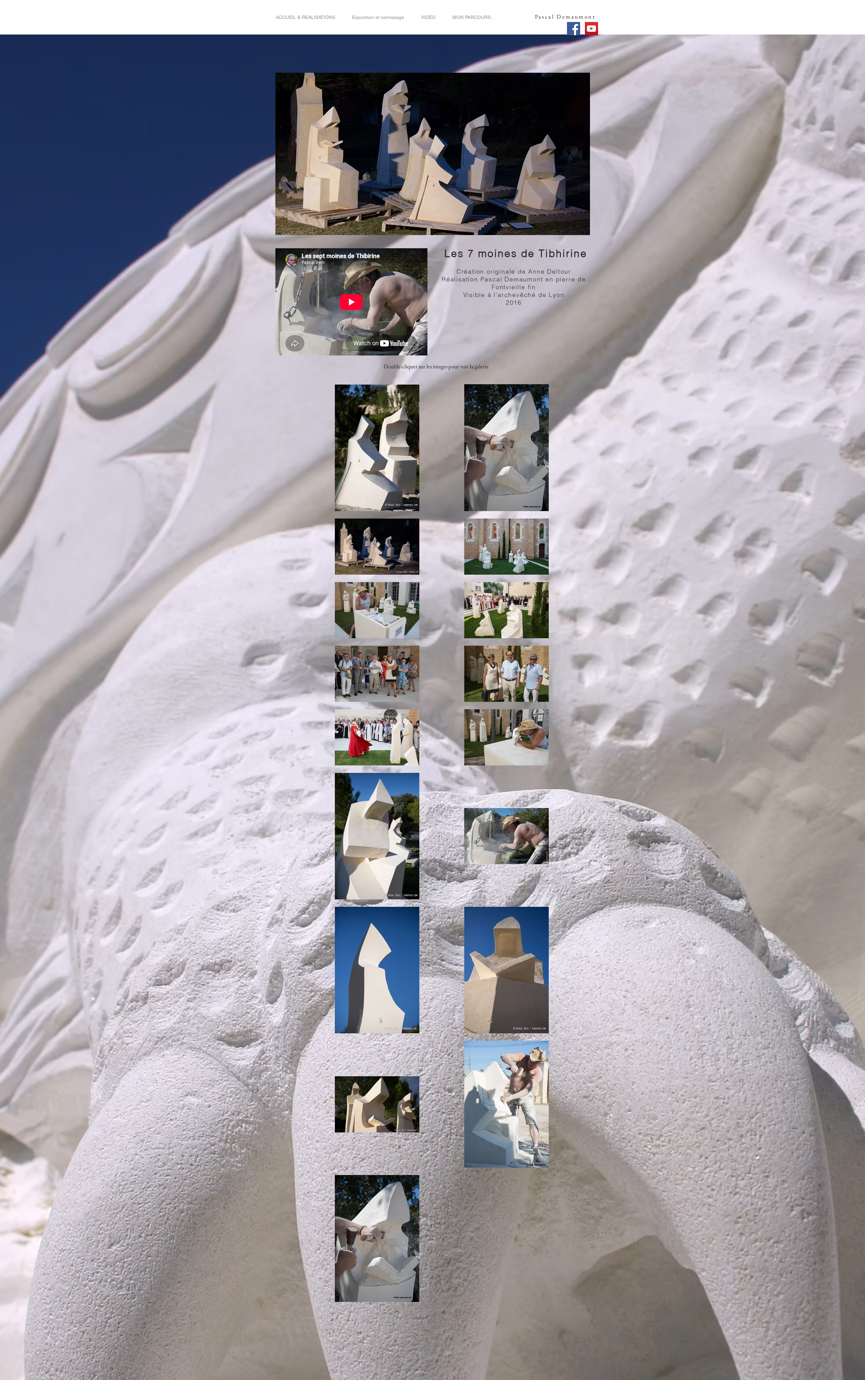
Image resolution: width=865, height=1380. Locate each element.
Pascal (544, 16)
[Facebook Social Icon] (573, 28)
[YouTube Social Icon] (591, 28)
